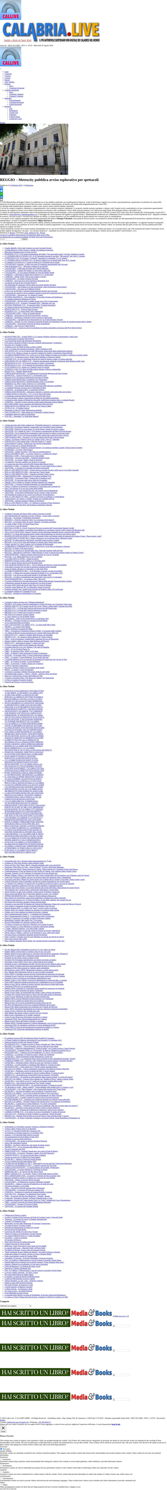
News (11, 86)
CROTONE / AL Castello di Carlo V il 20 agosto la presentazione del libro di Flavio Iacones (38, 431)
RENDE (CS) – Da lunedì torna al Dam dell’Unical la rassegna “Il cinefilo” (32, 1075)
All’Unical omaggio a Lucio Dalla (17, 1186)
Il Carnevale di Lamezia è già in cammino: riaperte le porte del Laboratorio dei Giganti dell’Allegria (40, 293)
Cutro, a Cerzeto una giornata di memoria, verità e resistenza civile (28, 349)
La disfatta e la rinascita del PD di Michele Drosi (22, 1277)
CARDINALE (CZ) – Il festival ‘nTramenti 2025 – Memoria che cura (30, 303)
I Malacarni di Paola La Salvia (15, 1215)
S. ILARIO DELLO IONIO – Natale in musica (22, 559)
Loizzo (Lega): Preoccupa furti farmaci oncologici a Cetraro (26, 1017)
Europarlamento (15, 100)
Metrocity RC (34, 233)
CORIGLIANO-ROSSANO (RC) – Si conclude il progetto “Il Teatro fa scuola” (33, 1085)
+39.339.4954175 (44, 1422)
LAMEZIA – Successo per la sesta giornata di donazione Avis (27, 281)
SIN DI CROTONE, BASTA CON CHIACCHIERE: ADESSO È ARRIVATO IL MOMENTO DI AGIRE (24, 737)
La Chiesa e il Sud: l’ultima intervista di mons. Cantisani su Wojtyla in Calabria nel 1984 (36, 1297)
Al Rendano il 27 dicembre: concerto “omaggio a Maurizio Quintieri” (29, 1127)
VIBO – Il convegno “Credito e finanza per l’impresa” (24, 664)
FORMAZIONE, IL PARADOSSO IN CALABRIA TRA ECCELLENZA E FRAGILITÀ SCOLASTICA (24, 716)
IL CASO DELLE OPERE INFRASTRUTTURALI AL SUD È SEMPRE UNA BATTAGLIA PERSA (24, 778)
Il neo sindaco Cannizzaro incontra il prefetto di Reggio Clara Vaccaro (30, 906)
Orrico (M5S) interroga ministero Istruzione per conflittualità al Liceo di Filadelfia (34, 982)
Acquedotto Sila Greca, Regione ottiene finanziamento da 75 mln (28, 861)
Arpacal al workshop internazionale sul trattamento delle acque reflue (24, 235)
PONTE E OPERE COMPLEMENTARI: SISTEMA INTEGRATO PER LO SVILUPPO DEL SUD (24, 823)
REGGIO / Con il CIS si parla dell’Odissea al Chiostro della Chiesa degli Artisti (33, 542)
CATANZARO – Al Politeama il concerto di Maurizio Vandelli (27, 1182)
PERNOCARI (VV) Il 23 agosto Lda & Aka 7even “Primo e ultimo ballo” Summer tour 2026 (38, 606)
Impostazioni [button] (106, 1424)
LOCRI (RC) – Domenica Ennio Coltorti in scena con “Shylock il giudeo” (31, 1063)
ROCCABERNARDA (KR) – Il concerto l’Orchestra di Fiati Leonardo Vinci (32, 1176)
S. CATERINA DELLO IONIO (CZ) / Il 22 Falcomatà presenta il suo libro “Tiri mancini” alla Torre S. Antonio (45, 256)
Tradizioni (12, 115)
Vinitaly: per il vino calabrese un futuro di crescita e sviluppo (26, 912)
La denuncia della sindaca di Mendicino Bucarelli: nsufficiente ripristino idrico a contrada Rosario (39, 400)
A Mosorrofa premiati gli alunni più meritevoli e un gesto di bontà (28, 583)
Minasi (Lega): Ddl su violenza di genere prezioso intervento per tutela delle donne (34, 984)
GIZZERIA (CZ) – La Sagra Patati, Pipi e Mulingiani (24, 311)
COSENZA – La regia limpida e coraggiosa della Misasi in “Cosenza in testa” (32, 1065)
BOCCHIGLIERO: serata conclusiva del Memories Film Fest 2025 (29, 404)
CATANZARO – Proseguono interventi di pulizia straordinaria (27, 324)
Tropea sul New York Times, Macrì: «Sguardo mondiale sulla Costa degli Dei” (33, 865)
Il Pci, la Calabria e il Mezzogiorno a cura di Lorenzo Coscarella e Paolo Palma (33, 1260)
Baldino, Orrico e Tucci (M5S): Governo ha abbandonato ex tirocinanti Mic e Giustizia (36, 980)
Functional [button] (4, 1457)
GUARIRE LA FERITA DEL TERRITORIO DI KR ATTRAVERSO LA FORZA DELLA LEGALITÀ (24, 847)
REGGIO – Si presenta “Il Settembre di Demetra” (22, 518)
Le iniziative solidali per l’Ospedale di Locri (20, 591)
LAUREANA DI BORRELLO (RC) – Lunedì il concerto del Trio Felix (31, 1165)
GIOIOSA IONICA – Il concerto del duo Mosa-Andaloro (25, 1155)
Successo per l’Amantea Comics (16, 345)
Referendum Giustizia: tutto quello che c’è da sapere (23, 920)
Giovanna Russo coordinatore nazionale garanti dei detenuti (26, 935)
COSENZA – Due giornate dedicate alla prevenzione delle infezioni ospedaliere (33, 386)
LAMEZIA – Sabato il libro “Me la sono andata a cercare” (25, 277)
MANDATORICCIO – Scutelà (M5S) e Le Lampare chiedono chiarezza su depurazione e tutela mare (41, 337)
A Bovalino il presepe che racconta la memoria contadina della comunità (30, 567)
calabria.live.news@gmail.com (18, 1422)
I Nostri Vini (13, 113)
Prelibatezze (13, 111)
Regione (8, 84)
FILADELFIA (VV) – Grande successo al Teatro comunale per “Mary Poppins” (33, 1044)
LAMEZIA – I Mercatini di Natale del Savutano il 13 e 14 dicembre (29, 275)
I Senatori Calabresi (16, 96)
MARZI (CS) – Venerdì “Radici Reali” (19, 371)
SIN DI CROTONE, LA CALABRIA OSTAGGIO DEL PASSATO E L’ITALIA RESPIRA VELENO (23, 765)
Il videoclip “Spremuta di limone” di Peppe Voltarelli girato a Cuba (28, 1198)
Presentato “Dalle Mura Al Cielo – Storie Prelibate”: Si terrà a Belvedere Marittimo (34, 867)
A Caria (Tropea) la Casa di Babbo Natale (20, 616)
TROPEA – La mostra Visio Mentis (17, 627)
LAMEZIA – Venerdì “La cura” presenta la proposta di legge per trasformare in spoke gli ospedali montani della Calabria (48, 322)
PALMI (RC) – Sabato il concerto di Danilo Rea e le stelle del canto (29, 1184)
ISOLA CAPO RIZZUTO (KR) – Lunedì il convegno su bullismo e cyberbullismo (34, 497)
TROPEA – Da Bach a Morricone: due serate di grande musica (27, 1145)
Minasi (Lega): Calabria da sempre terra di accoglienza (24, 1001)
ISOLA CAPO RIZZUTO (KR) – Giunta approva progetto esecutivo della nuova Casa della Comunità (42, 470)
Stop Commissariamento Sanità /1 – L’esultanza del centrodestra (27, 914)
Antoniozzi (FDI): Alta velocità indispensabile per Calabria (26, 1019)
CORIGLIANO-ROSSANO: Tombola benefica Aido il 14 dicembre (29, 382)
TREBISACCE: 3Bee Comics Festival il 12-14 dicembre (25, 384)
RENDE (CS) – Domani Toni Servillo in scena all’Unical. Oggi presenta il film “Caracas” (37, 1116)
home (7, 72)
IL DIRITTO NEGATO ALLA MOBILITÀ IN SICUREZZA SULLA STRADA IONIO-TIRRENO (24, 741)
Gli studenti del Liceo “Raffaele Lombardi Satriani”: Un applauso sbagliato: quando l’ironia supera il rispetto (43, 448)
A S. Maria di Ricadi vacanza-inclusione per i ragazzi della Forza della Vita (31, 633)
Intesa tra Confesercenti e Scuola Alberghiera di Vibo (24, 676)
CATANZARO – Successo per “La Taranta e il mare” (24, 295)
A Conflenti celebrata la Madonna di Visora (20, 299)
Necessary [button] (3, 1447)
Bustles (2, 1420)
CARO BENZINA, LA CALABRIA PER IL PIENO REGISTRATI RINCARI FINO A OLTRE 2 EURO (24, 835)
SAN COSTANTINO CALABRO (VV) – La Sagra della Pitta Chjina (30, 625)
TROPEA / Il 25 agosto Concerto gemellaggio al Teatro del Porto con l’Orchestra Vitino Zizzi (38, 604)
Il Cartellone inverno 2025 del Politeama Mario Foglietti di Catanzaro (29, 1038)
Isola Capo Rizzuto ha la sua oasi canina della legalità (24, 488)
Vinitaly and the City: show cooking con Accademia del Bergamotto (29, 544)
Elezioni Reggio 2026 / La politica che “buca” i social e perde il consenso (31, 908)
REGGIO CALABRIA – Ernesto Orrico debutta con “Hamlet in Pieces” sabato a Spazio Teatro (39, 1079)
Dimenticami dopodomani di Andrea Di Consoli (22, 1228)
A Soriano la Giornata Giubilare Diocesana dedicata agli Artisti (27, 672)
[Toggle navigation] (1, 68)
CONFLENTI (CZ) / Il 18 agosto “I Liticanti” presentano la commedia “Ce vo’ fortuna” (36, 258)
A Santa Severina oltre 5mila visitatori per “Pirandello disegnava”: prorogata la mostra (35, 425)
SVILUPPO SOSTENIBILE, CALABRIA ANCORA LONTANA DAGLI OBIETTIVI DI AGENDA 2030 (24, 770)
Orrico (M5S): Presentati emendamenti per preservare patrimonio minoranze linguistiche (36, 1009)
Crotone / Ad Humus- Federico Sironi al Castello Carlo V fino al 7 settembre (32, 439)
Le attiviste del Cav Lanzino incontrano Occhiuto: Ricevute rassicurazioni (26, 237)
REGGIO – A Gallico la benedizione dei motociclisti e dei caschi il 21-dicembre (33, 577)
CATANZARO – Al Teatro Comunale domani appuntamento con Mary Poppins (33, 1095)
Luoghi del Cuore (15, 119)
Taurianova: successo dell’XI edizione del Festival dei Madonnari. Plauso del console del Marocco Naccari (43, 904)
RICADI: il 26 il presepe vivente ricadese (19, 614)
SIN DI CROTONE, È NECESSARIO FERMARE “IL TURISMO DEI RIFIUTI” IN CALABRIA (23, 720)
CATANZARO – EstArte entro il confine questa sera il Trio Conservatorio (31, 301)
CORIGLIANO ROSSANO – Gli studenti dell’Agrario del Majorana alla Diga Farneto (36, 373)
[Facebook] (83, 187)
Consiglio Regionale (16, 102)
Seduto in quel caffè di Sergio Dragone (18, 1283)
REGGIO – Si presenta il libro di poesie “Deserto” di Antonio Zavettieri (30, 522)
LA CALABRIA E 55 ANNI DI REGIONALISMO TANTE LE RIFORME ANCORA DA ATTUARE (24, 725)
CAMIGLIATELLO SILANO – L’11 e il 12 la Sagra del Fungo (28, 394)
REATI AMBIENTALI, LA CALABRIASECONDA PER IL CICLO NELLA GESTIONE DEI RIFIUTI (28, 749)
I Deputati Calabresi (16, 94)
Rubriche (8, 106)
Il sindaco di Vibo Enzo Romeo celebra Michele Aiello (24, 863)
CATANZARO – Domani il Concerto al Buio (21, 1204)
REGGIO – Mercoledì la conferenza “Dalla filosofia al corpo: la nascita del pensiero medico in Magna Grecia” (44, 553)
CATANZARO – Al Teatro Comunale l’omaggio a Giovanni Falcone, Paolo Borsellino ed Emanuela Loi (42, 1118)
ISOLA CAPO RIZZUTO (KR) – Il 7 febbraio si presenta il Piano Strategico (32, 503)
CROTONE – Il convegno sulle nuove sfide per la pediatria (26, 480)
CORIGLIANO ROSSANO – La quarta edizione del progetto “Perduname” (32, 1168)
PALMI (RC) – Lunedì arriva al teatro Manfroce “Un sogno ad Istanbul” (31, 1104)
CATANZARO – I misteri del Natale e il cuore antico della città (27, 270)
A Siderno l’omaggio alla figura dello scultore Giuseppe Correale (28, 514)
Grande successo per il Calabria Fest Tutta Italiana (22, 1157)
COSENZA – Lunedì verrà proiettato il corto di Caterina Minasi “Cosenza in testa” (34, 1073)
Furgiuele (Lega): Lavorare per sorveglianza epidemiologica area (28, 978)
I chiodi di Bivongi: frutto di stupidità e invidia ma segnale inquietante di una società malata (37, 882)
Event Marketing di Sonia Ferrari (16, 1293)
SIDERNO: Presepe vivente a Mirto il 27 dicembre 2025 (25, 561)
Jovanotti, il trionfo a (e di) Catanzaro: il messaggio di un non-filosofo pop (31, 873)
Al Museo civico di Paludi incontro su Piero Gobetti (23, 347)
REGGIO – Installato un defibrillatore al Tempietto (23, 593)
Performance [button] (4, 1463)
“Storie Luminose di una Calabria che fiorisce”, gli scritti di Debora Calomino (32, 1252)
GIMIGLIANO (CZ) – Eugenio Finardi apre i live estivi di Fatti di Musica (31, 1151)
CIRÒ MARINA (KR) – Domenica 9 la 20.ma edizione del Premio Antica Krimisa (34, 437)
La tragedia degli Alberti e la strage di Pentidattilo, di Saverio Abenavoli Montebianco (35, 1295)
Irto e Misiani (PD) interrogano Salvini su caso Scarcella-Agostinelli (29, 972)
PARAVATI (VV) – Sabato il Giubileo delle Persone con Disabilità (29, 635)
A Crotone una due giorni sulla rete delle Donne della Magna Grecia (29, 464)
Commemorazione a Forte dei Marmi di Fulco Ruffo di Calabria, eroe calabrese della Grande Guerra (40, 871)
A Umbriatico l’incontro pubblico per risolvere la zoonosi (25, 462)
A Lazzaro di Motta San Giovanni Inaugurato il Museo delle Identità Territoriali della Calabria (38, 581)
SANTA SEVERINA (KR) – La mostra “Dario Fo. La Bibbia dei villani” (31, 454)
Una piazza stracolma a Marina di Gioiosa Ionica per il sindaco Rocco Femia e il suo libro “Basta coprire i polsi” (45, 879)
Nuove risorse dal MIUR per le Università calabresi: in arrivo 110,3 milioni (31, 894)
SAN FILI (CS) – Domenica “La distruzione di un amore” (25, 1194)
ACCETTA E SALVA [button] (8, 1489)
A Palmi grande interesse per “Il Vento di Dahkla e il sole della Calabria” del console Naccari (38, 900)
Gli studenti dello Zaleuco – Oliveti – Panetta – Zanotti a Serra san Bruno (31, 674)
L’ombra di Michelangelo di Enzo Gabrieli (20, 1279)
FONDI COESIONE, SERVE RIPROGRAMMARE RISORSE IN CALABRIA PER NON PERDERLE (24, 745)
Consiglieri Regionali (16, 88)
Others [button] (2, 1483)
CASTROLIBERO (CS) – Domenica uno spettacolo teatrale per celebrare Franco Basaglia (37, 1099)
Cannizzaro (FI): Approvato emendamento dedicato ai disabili (27, 1029)
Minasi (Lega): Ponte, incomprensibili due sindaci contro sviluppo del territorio (33, 992)
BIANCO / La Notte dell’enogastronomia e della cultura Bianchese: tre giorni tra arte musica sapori (40, 534)
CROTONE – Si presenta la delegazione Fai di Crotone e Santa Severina (31, 493)
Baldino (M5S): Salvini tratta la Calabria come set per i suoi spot (28, 952)
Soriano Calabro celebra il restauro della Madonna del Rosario (27, 641)
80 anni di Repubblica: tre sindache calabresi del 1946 (24, 922)
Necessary (6, 1449)
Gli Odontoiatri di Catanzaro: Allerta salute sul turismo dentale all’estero (30, 285)
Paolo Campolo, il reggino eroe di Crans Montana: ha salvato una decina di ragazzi (34, 937)
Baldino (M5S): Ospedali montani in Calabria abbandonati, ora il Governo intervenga (35, 1023)
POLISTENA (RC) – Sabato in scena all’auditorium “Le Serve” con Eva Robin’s (34, 1052)
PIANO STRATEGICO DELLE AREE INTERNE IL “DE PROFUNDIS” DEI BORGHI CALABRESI (24, 774)
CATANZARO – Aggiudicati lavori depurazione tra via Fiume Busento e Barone (34, 320)
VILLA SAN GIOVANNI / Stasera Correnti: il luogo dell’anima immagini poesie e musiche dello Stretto (42, 532)
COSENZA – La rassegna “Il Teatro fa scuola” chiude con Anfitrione (29, 1055)
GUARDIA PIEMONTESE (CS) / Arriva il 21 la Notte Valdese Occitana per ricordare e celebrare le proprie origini (46, 355)
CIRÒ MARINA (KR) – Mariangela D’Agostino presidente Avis (28, 476)
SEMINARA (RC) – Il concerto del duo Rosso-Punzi (24, 1172)
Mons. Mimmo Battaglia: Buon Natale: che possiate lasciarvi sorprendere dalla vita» (35, 941)
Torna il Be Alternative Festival (16, 1143)
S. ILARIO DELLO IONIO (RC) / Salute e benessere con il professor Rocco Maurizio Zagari (38, 538)
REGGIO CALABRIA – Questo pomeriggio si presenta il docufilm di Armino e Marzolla (37, 1069)
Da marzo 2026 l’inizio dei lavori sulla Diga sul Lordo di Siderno (28, 585)
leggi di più (116, 1424)
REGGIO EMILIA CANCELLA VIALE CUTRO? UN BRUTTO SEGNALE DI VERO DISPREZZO (24, 700)
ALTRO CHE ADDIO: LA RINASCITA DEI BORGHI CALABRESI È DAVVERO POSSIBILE (24, 696)
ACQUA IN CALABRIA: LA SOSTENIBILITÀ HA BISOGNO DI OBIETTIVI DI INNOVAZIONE (24, 843)
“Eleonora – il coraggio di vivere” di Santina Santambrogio (26, 1219)
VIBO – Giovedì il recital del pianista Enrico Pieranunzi (25, 1188)
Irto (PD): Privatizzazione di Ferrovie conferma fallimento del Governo (30, 1005)
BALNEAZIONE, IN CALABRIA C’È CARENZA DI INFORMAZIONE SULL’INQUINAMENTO (24, 810)
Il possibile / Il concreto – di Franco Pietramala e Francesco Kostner (29, 1258)
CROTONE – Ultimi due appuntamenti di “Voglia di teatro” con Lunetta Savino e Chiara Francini (40, 1048)
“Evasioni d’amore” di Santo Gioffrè (18, 1225)
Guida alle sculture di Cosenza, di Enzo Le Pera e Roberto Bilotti (28, 1254)
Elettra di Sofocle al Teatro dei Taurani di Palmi (22, 1042)
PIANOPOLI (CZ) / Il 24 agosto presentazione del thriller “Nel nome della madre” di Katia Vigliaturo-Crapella (44, 254)
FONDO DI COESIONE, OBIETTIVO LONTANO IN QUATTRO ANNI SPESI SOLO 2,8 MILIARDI (24, 753)
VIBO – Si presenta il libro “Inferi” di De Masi (21, 651)
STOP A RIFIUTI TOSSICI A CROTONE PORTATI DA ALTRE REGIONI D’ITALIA (21, 757)
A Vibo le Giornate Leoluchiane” (16, 666)
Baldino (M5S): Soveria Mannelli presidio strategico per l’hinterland (29, 999)
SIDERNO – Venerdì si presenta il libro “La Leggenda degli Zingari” (29, 520)
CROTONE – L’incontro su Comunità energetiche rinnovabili (27, 468)
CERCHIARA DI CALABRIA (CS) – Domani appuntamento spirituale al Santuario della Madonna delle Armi (45, 361)
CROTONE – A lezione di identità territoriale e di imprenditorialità (28, 484)
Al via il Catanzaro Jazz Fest (15, 1149)
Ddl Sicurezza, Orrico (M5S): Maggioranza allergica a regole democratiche (31, 970)
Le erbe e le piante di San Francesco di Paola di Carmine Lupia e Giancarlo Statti (34, 1217)
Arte (10, 109)
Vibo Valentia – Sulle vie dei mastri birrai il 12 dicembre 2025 (27, 619)
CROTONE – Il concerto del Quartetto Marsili (21, 1206)
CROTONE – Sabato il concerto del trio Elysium (22, 1180)
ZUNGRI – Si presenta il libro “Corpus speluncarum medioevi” (27, 655)
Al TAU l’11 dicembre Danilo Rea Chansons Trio (22, 1131)
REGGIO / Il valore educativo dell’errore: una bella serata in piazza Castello (32, 540)
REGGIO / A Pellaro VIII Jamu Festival (19, 548)
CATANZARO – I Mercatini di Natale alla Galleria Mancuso (27, 268)
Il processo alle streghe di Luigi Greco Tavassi (21, 1232)
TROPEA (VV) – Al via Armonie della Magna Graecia (24, 1147)
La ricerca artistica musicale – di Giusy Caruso (21, 1272)
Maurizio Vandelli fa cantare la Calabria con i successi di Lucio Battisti (30, 1178)
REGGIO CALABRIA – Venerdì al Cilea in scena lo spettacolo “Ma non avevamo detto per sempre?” (41, 1106)
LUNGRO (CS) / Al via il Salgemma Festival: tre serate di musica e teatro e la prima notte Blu (38, 359)
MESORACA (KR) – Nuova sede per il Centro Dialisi (24, 456)
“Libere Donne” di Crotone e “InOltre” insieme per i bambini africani (29, 499)
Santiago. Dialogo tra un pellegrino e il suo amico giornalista (26, 1264)
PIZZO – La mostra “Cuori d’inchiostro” (19, 670)
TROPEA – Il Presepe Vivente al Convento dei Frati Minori (26, 621)
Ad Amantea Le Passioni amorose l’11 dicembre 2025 (24, 1133)
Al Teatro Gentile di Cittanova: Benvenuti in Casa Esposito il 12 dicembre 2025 (33, 1040)
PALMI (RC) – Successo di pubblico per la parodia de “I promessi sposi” (31, 1091)
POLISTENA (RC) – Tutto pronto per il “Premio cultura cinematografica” (31, 1067)
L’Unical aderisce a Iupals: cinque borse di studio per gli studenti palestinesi (32, 398)
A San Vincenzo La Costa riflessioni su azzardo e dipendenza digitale (29, 926)
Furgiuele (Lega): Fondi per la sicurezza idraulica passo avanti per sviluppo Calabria (35, 976)
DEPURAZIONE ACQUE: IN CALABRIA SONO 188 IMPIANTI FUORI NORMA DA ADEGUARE (24, 790)
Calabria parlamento (12, 90)
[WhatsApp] (83, 193)
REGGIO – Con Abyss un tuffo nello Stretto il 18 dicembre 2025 (28, 575)
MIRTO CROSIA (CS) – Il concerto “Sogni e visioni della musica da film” (31, 1174)
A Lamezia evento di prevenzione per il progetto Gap (24, 307)
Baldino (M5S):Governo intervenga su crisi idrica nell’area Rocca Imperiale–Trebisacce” (36, 954)
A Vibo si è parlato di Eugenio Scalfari (18, 680)
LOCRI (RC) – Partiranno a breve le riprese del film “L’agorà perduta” (30, 1071)
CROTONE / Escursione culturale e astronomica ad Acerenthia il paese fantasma (33, 427)
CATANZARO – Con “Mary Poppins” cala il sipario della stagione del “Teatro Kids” (35, 1089)
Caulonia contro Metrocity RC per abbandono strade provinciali (27, 587)
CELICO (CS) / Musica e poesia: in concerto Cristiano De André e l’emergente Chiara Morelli (38, 353)
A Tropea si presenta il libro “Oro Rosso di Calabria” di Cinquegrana (29, 678)
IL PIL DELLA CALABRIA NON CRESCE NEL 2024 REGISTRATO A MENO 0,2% (21, 851)
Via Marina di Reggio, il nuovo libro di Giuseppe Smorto (25, 1250)
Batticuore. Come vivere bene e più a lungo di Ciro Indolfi (25, 1246)
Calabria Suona (14, 117)
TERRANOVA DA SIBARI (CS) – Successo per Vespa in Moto (28, 406)
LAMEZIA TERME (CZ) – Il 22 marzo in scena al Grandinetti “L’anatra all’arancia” (35, 1112)
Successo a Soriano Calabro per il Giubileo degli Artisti (24, 668)
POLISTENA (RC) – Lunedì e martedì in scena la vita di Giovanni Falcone (32, 1097)
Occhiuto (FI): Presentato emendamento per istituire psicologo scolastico (30, 960)
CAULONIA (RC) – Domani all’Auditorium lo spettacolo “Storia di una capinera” (34, 1110)
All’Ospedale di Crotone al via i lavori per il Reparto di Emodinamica (29, 495)
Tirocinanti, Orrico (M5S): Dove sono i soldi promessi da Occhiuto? (29, 962)
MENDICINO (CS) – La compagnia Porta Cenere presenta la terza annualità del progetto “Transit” (40, 1059)
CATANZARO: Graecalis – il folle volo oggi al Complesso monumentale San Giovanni (36, 264)
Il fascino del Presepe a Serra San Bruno (19, 682)
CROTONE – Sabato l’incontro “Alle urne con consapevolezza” (28, 452)
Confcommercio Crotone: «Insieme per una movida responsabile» (28, 443)
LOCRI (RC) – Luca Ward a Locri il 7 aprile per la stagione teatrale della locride (33, 1081)
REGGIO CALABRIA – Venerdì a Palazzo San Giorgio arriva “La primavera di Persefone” (38, 1102)
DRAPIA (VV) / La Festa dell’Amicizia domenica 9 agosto (26, 610)
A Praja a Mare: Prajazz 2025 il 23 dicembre (20, 1129)
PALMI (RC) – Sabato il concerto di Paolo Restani (23, 1159)
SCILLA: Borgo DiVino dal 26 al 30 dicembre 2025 (23, 563)
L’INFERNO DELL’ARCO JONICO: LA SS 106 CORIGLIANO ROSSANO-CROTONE (23, 798)
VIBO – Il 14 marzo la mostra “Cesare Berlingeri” (23, 661)
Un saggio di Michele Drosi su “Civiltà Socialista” (23, 1236)
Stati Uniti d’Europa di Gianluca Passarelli (20, 1242)
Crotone (7, 78)
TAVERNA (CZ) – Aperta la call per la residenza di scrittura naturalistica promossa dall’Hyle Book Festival (43, 328)
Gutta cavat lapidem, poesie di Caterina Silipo (21, 1256)
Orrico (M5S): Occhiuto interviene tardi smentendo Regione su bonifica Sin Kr (33, 966)
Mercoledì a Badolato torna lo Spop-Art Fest (20, 252)
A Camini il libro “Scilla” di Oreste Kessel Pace (22, 524)
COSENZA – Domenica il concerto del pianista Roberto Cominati (28, 1192)
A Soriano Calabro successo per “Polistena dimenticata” (25, 602)
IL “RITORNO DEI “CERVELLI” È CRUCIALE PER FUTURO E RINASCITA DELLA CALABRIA (24, 782)
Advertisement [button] (5, 1476)
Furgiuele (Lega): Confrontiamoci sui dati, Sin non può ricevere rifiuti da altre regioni (35, 964)
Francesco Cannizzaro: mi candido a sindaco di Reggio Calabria (27, 918)
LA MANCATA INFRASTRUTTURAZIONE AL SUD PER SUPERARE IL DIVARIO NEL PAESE (23, 831)
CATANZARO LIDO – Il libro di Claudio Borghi (23, 313)
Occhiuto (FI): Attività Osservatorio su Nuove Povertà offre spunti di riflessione (33, 995)
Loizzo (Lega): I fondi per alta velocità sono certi (22, 1011)
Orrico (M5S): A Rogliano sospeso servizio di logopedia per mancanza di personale (34, 974)
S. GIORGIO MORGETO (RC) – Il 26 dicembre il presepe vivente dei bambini (33, 571)
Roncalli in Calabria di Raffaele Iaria (18, 1268)
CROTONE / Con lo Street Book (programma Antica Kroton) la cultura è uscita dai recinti (37, 433)
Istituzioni (8, 98)
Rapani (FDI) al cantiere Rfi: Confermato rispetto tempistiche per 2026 (30, 956)
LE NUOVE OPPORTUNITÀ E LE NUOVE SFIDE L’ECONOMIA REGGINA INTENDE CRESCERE (24, 786)
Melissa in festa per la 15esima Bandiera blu (20, 446)
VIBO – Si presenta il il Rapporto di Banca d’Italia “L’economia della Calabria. (33, 631)
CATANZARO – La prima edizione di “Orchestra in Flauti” (26, 1170)
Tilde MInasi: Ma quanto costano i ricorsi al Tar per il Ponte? (26, 1013)
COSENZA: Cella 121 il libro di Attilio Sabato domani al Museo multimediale (33, 369)
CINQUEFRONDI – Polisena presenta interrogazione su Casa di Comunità (32, 555)
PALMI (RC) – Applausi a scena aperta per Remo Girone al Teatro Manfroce (32, 1108)
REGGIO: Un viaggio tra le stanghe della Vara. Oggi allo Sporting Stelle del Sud (34, 550)
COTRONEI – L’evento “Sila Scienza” (19, 450)
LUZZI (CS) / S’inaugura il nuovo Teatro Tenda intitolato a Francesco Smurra (33, 357)
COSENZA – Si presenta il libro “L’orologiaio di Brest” (25, 390)
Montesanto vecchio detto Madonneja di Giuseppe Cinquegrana (27, 1223)
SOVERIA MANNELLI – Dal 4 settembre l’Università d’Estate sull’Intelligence (34, 297)
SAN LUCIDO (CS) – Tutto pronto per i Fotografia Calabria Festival (29, 412)
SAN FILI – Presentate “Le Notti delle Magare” (22, 416)
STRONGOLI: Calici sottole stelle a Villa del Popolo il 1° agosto (28, 441)
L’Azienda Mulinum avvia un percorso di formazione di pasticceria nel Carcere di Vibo (36, 659)
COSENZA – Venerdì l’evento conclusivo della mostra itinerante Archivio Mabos (34, 402)
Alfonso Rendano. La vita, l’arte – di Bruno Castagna (24, 1281)
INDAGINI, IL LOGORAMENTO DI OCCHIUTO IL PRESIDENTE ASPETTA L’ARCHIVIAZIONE (24, 708)
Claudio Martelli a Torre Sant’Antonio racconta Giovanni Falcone (28, 248)
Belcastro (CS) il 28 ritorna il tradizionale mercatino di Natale (26, 377)
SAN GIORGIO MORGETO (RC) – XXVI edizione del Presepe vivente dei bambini (35, 565)
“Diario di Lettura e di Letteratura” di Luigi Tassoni (23, 1234)
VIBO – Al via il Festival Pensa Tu (17, 649)
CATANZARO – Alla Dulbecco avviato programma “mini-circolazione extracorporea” (36, 287)
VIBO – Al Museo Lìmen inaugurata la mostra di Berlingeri (26, 653)
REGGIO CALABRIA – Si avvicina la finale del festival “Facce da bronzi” (32, 1093)
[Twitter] (83, 190)
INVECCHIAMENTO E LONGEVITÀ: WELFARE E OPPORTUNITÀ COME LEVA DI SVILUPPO (24, 704)
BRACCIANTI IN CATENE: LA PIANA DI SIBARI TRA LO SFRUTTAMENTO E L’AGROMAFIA (24, 827)
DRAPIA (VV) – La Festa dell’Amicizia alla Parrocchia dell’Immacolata (31, 608)
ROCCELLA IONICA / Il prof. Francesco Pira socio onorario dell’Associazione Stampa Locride (39, 528)
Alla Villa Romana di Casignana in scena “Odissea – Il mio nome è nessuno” (32, 516)
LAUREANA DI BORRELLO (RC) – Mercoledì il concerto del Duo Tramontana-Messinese (38, 1163)
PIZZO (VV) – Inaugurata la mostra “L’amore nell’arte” (25, 643)
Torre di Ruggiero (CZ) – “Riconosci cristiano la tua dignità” (26, 266)
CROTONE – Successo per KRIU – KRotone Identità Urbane (27, 458)
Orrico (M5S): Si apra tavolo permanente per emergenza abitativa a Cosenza (32, 1027)
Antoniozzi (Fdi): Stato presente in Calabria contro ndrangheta (27, 968)
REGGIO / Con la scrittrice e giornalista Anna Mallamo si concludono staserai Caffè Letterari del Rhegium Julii (45, 530)
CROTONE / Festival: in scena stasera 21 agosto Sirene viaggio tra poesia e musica (34, 429)
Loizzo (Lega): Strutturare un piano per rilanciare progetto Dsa (27, 997)
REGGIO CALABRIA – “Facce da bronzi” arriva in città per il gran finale (31, 1046)
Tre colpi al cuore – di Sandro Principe (18, 1291)
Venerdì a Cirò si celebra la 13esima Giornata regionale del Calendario (30, 482)
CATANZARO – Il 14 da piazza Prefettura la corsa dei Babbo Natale (29, 273)
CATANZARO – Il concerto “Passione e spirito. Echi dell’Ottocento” (30, 1153)
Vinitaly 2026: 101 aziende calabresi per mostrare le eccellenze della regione (32, 910)
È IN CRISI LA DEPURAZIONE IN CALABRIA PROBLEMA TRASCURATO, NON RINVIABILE (24, 733)
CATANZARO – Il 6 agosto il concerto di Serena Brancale (26, 1141)
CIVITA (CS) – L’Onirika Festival (17, 408)
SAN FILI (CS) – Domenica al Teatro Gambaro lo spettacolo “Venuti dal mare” (33, 1114)
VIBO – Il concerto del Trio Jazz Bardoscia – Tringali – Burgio (27, 1196)
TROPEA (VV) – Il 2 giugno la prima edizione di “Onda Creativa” (29, 637)
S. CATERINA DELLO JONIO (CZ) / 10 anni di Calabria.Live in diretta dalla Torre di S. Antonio (40, 260)
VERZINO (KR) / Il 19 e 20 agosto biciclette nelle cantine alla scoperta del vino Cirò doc (37, 435)
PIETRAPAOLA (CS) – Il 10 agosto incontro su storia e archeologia (29, 363)
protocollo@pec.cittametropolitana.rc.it (23, 214)
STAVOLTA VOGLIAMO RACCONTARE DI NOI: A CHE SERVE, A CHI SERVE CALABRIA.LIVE (24, 692)
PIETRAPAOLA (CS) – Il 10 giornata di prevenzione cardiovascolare (30, 365)
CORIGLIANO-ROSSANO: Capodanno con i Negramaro (26, 380)
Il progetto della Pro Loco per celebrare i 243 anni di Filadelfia (27, 647)
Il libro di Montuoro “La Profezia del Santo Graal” (23, 1266)
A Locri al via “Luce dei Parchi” (16, 526)
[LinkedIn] (83, 196)
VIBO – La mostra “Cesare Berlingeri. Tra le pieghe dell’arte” (27, 657)
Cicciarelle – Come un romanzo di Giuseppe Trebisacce (16, 1239)
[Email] (83, 199)
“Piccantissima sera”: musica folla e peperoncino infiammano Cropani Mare (32, 890)
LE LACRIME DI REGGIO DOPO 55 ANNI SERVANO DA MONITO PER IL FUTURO (21, 761)
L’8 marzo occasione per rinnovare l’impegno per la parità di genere (29, 924)
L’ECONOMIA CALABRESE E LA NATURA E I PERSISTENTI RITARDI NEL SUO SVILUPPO (23, 819)
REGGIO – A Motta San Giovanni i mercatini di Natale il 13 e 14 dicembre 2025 (34, 573)
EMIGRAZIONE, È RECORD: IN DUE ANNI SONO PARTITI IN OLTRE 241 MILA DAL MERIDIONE (25, 806)
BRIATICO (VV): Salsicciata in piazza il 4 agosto (22, 612)
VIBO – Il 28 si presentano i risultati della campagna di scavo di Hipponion (32, 639)
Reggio (7, 80)
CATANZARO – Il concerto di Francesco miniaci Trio (24, 1190)
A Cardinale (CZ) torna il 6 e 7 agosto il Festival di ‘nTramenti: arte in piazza (32, 262)
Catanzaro (8, 74)
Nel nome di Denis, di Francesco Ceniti (19, 1285)
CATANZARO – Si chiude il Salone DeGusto (21, 279)
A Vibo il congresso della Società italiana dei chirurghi (24, 645)
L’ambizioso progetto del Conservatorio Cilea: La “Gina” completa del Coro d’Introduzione (37, 1200)
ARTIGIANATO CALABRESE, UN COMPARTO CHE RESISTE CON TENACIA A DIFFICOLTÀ (24, 712)
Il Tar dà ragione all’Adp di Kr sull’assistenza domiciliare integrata (28, 505)
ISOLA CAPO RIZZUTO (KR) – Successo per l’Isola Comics (27, 472)
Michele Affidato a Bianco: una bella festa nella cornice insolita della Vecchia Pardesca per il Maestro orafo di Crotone (47, 875)
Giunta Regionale (15, 104)
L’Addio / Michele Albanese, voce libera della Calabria (24, 929)
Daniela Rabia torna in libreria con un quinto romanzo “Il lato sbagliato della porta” (34, 1262)
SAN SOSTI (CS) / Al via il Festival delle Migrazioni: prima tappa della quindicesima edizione (38, 351)
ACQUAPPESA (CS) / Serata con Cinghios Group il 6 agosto (27, 367)
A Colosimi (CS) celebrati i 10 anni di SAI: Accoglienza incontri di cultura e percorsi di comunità (39, 884)
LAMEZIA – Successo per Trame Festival (20, 326)
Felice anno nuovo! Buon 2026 (16, 939)
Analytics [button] (3, 1470)
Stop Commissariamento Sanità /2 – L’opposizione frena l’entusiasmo (29, 916)
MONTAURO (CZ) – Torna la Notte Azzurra (21, 309)
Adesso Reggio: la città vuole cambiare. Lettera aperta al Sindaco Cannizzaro (32, 892)
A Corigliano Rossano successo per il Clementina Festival (25, 388)
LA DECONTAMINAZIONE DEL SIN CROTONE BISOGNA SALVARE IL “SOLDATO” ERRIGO (24, 794)
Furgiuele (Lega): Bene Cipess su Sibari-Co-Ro (22, 958)
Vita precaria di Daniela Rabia (15, 1230)
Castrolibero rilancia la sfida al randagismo (20, 414)
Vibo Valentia (9, 82)
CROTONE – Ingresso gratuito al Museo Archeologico (24, 501)
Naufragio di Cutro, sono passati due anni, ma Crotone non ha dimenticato (31, 491)
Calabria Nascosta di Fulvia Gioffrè (17, 1244)
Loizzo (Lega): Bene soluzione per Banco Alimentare (24, 990)
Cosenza (8, 76)
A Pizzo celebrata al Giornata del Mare (18, 629)
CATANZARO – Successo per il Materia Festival (22, 289)
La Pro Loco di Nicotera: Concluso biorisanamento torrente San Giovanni (31, 291)
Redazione (29, 185)
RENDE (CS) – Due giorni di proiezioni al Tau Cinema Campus (28, 1083)
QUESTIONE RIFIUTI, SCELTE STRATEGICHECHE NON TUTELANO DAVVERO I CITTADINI (24, 815)
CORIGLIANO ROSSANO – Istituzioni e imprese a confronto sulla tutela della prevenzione (38, 392)
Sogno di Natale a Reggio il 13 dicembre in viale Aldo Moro (26, 569)
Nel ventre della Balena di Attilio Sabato (19, 1275)
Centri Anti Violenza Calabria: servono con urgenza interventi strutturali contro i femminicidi (38, 877)
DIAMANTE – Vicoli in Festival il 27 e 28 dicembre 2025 (26, 375)
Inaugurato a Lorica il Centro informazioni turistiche (23, 410)
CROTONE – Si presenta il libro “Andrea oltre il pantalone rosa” (28, 478)
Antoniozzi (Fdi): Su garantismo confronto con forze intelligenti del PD (30, 1025)
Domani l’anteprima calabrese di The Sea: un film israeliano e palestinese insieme (34, 886)
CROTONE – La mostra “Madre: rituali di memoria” (24, 460)
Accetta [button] (99, 1424)
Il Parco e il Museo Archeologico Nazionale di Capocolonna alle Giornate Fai (32, 486)
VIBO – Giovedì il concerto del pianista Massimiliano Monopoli (28, 1202)
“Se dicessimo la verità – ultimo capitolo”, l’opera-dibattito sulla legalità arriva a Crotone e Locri (39, 1087)
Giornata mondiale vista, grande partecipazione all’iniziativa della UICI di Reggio (34, 589)
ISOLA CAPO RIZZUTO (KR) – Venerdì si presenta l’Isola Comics (29, 474)
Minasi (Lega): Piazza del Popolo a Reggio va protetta (24, 1021)
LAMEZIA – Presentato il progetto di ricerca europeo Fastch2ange (28, 318)
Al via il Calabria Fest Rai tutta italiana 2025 (20, 1161)
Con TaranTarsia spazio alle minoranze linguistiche (23, 341)
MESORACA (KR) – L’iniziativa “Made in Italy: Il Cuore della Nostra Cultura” (33, 466)
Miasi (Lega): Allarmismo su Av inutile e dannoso (22, 1015)
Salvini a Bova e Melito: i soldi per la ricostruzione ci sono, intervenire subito (32, 933)
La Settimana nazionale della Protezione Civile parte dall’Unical (27, 396)
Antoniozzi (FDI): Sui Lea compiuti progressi (21, 986)
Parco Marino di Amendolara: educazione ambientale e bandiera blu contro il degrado (35, 898)
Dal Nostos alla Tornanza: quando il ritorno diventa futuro (25, 902)
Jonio (26, 233)
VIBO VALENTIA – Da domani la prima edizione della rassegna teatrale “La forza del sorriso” (39, 1077)
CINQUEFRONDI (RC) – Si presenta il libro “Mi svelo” (25, 579)
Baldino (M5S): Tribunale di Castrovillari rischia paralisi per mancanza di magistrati (34, 988)
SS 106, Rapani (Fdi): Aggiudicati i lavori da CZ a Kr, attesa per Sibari (30, 950)
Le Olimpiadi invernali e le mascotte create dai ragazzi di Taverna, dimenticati (32, 931)
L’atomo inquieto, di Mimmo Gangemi (18, 1287)
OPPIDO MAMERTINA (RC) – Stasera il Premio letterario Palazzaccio (30, 896)
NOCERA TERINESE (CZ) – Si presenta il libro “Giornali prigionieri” (30, 305)
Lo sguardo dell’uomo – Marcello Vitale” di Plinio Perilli (25, 1248)
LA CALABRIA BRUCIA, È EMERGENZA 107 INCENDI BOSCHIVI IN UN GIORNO (21, 802)
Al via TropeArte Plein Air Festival (17, 623)
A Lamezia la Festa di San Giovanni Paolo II (21, 283)
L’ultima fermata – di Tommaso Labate (18, 1289)
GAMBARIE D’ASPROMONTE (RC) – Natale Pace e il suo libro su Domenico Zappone (37, 546)
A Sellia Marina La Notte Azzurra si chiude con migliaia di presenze (29, 250)
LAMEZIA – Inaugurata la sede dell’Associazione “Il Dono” (26, 315)
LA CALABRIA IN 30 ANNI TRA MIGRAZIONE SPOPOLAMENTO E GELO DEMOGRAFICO (24, 839)
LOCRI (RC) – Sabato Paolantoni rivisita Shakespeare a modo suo (28, 1057)
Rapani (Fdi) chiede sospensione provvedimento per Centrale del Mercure (31, 1007)
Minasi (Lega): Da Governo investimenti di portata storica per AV (28, 1003)
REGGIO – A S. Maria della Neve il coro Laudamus (23, 557)
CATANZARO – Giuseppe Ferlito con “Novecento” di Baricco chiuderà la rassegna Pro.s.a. (38, 1050)
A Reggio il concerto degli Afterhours (18, 1139)
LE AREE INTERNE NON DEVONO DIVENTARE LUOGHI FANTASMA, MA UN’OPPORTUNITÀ (24, 729)
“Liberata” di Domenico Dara (15, 1221)
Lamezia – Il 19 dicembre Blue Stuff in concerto (22, 1135)
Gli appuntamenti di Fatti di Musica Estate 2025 (22, 1137)
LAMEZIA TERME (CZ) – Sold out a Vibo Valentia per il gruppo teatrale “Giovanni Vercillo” (39, 1061)
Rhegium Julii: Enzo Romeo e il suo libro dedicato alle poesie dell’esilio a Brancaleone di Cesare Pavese (42, 888)
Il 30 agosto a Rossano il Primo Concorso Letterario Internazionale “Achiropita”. (33, 343)
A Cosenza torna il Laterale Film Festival (19, 339)
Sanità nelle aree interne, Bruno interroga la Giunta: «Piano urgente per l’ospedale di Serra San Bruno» (41, 869)
